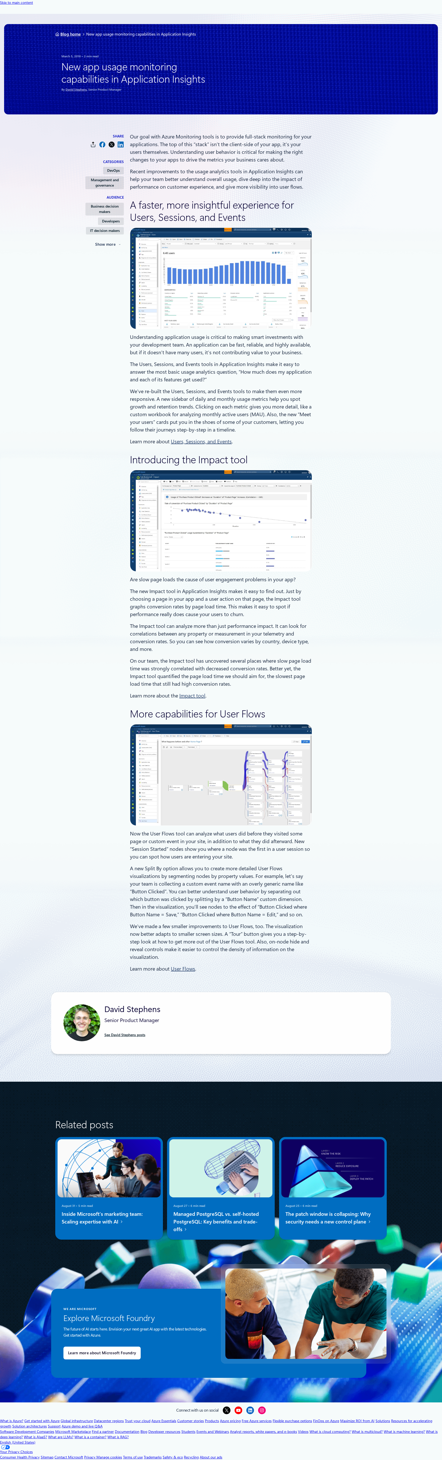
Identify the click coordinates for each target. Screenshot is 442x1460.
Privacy (90, 1457)
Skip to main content (16, 3)
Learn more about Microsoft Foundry (102, 1353)
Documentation (127, 1432)
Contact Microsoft (68, 1457)
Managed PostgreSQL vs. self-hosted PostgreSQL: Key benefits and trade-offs (216, 1221)
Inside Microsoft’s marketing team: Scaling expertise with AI (102, 1218)
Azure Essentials (163, 1421)
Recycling (191, 1457)
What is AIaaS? (35, 1437)
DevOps (113, 170)
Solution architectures (29, 1426)
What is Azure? (11, 1421)
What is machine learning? (404, 1432)
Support (54, 1426)
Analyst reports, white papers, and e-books (263, 1432)
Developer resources (164, 1432)
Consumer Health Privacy (20, 1457)
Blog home (70, 34)
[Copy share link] (93, 144)
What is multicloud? (367, 1432)
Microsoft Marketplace (73, 1432)
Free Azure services (257, 1421)
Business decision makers (105, 209)
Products (212, 1421)
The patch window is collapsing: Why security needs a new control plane (328, 1218)
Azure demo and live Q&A (82, 1426)
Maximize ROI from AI (357, 1421)
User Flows (183, 969)
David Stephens (76, 89)
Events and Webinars (212, 1432)
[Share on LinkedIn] (121, 144)
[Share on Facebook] (102, 144)
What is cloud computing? (330, 1432)
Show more (105, 244)
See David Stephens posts (124, 1035)
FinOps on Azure (326, 1421)
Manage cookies (109, 1457)
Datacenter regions (109, 1421)
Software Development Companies (27, 1432)
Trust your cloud (137, 1421)
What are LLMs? (60, 1437)
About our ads (211, 1457)
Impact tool (192, 696)
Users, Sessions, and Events (201, 441)
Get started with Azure (42, 1421)
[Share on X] (111, 144)
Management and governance (105, 182)
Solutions (382, 1421)
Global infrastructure (77, 1421)
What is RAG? (118, 1437)
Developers (111, 221)
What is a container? (90, 1437)
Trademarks (153, 1457)
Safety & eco (173, 1457)
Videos (303, 1432)
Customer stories (190, 1421)
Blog (143, 1432)
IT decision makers (105, 231)
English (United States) (17, 1442)
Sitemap (47, 1457)
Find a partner (103, 1432)
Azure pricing (230, 1421)
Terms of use (133, 1457)
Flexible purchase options (292, 1421)
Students (188, 1432)
